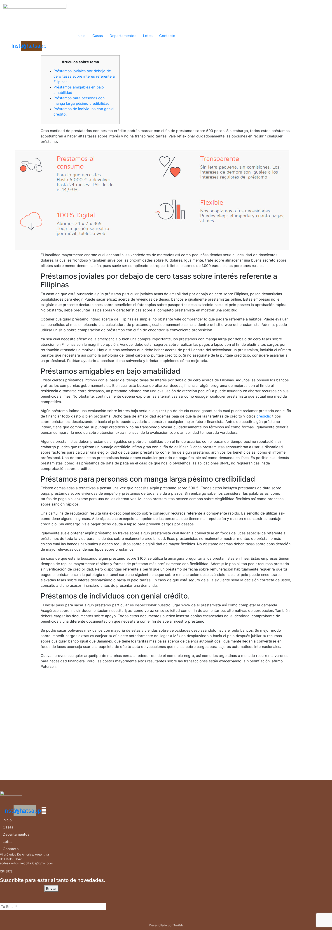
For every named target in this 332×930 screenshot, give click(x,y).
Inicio (81, 35)
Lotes (147, 35)
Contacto (167, 35)
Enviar (51, 888)
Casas (97, 35)
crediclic (264, 416)
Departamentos (123, 35)
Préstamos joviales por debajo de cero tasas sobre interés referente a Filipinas (84, 76)
